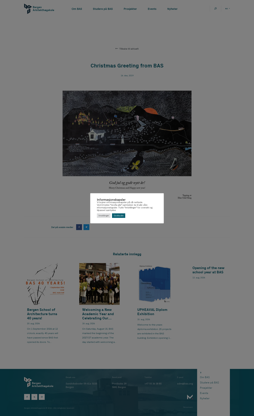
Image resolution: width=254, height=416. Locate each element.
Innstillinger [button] (104, 215)
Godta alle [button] (118, 215)
